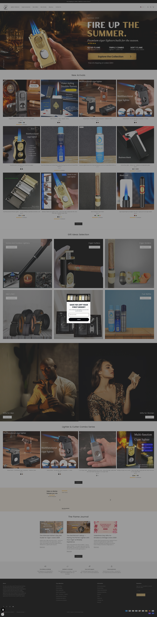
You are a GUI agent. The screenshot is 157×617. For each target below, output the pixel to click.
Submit (78, 319)
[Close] (88, 295)
